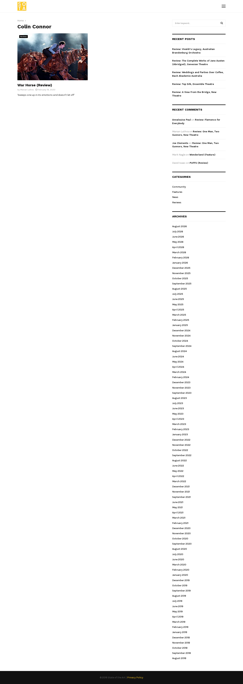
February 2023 (180, 429)
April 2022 (178, 476)
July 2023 (177, 403)
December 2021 (181, 486)
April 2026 (178, 247)
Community (179, 186)
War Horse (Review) (34, 85)
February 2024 (180, 377)
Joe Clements (180, 143)
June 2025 (178, 299)
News (175, 197)
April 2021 (177, 512)
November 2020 (181, 533)
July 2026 (177, 231)
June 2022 (178, 465)
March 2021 (178, 517)
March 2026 (179, 252)
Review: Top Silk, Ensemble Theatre (193, 84)
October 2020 (180, 538)
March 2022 (179, 481)
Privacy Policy (135, 677)
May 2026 (177, 241)
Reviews (23, 36)
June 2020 (178, 559)
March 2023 (179, 424)
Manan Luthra (27, 89)
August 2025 (179, 288)
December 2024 (181, 330)
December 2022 (181, 439)
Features (177, 191)
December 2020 (181, 528)
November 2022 (181, 444)
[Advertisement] (128, 58)
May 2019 (177, 611)
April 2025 (178, 309)
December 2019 (181, 580)
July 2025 (177, 293)
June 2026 (178, 236)
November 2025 (181, 273)
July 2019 (177, 601)
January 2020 (180, 574)
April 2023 (178, 418)
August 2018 (179, 658)
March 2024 (179, 372)
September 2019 (181, 590)
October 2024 (180, 340)
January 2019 (179, 632)
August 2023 (179, 398)
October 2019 (179, 585)
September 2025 (181, 283)
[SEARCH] (222, 23)
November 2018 (181, 642)
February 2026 (180, 257)
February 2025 (180, 319)
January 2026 (180, 262)
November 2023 (181, 387)
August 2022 (179, 460)
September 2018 (181, 653)
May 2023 (177, 413)
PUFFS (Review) (199, 162)
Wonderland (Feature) (202, 154)
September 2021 (181, 497)
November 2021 (181, 491)
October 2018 (179, 647)
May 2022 (177, 471)
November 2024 (181, 335)
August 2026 (179, 226)
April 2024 (178, 366)
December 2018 (181, 637)
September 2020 (182, 543)
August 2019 (179, 595)
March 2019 (178, 621)
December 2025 (181, 267)
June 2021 (177, 502)
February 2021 (180, 523)
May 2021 (177, 507)
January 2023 (180, 434)
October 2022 (180, 450)
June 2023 (178, 408)
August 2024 (179, 351)
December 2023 (181, 382)
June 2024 (178, 356)
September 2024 (181, 346)
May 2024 (177, 361)
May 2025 (177, 304)
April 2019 (177, 616)
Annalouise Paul (181, 119)
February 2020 (180, 569)
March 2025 (179, 314)
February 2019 (180, 627)
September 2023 (181, 392)
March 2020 (179, 564)
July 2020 (177, 554)
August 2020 (179, 548)
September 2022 (181, 455)
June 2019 (177, 606)
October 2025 (180, 278)
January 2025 (180, 325)
